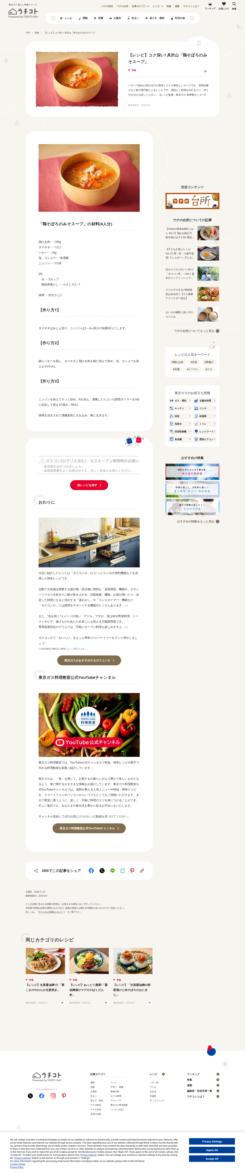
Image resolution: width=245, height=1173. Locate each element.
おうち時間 (115, 1095)
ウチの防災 (95, 1104)
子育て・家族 (116, 1087)
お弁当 (153, 1091)
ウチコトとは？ (191, 6)
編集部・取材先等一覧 (199, 1090)
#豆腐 (176, 369)
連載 (177, 6)
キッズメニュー (157, 1100)
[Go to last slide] (53, 18)
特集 (169, 6)
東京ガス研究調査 (119, 1104)
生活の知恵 (181, 18)
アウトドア (115, 1100)
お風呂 (117, 18)
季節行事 (114, 1091)
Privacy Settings (212, 1141)
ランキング (193, 1074)
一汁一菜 (154, 1082)
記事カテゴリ (139, 6)
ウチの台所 (95, 1109)
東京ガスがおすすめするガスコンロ (87, 660)
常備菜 (153, 1095)
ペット (113, 1082)
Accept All (212, 1158)
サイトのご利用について (50, 911)
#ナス (209, 369)
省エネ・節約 (156, 18)
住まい (135, 18)
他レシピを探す (87, 485)
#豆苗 (193, 362)
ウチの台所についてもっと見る (194, 331)
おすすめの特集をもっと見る (195, 521)
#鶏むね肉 (177, 362)
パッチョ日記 (116, 1109)
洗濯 (100, 18)
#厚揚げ (208, 362)
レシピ (156, 6)
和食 (134, 70)
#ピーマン (192, 369)
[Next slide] (191, 18)
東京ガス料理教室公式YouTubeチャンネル (87, 828)
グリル (153, 1087)
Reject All (212, 1150)
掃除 (85, 18)
